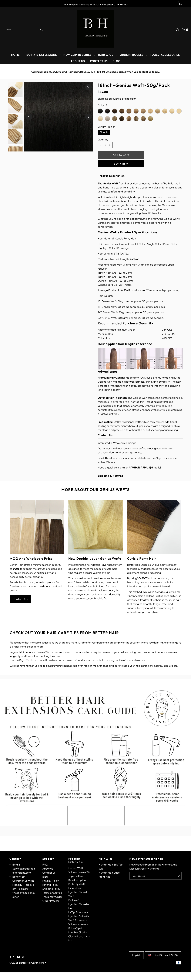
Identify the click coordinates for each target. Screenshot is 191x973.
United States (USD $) (165, 955)
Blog (116, 61)
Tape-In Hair (75, 876)
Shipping (103, 98)
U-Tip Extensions (78, 912)
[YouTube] (18, 957)
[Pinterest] (14, 957)
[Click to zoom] (88, 87)
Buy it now (121, 163)
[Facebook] (10, 957)
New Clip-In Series (77, 55)
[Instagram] (23, 957)
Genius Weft (75, 868)
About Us (78, 61)
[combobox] (23, 29)
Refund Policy (50, 884)
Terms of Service (52, 892)
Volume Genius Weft (80, 872)
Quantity (103, 139)
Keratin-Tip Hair (78, 880)
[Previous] (5, 71)
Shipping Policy (51, 888)
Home (15, 55)
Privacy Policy (50, 880)
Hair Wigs (105, 55)
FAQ (45, 864)
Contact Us (99, 61)
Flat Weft (73, 900)
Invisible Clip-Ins (78, 932)
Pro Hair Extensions (41, 55)
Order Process (131, 55)
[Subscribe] (178, 876)
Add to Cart (121, 155)
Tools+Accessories (165, 55)
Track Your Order (52, 896)
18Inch (104, 132)
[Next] (186, 71)
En (180, 3)
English (136, 955)
